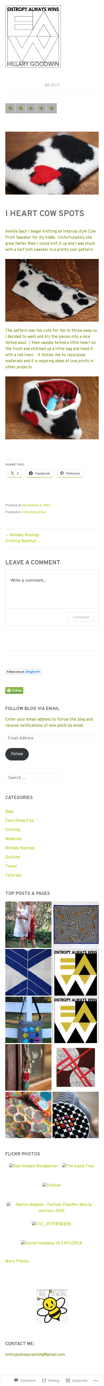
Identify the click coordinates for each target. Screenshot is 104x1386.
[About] (21, 108)
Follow (17, 754)
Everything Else (33, 512)
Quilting (12, 857)
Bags (9, 811)
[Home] (10, 108)
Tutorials (13, 875)
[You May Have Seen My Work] (31, 108)
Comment (81, 617)
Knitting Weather (21, 541)
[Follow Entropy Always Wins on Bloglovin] (23, 671)
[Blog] (41, 108)
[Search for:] (33, 778)
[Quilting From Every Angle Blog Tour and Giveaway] (28, 1020)
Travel (11, 866)
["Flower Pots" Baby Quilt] (28, 1115)
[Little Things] (76, 1115)
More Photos (17, 1261)
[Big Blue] (28, 972)
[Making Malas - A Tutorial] (28, 1067)
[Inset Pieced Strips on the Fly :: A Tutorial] (76, 1067)
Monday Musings (24, 535)
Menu (51, 85)
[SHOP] (52, 108)
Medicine (13, 839)
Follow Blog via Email (32, 709)
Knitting (12, 830)
